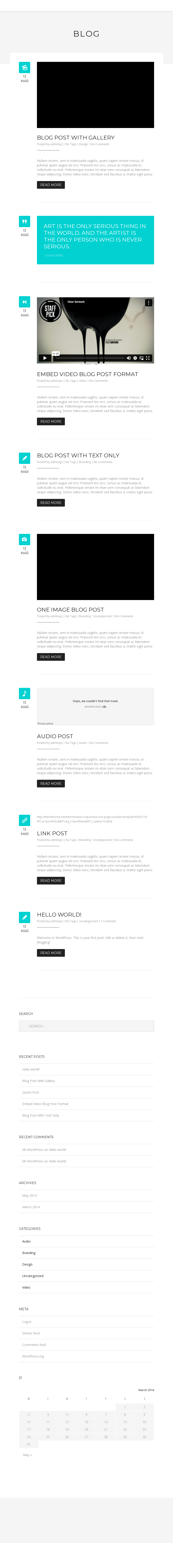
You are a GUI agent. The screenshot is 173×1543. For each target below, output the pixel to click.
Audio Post (55, 736)
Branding (85, 462)
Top (162, 1532)
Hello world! (59, 914)
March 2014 (31, 1207)
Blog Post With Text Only (78, 455)
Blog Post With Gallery (76, 137)
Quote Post (30, 1092)
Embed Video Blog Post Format (87, 374)
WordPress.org (33, 1356)
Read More (50, 185)
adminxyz (56, 144)
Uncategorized (102, 616)
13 (86, 1422)
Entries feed (31, 1333)
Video (82, 381)
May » (27, 1455)
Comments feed (34, 1345)
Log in (26, 1322)
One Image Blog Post (70, 609)
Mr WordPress (32, 1149)
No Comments (100, 144)
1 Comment (108, 921)
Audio (83, 743)
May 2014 (29, 1195)
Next (148, 94)
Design (83, 144)
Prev (43, 94)
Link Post (52, 833)
